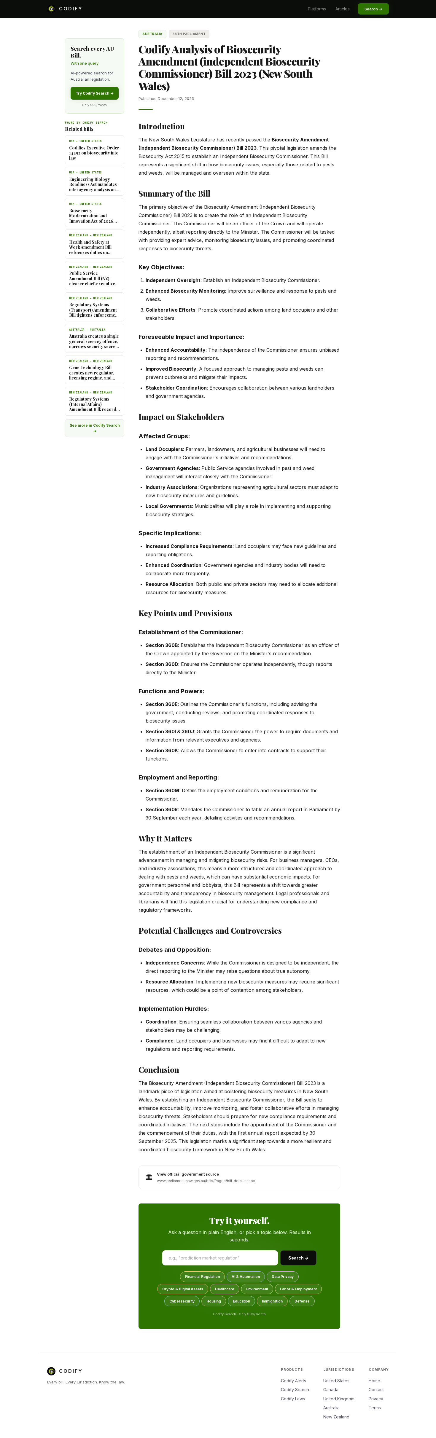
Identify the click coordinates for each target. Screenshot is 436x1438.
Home (374, 1380)
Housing (213, 1301)
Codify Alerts (293, 1380)
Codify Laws (293, 1398)
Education (241, 1301)
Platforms (317, 8)
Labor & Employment (298, 1289)
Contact (376, 1389)
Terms (375, 1407)
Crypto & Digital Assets (182, 1289)
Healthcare (224, 1289)
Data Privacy (283, 1276)
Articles (342, 8)
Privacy (376, 1398)
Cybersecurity (182, 1301)
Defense (302, 1301)
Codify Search (295, 1389)
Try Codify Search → (95, 93)
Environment (257, 1289)
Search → (298, 1257)
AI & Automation (246, 1276)
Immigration (272, 1301)
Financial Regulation (202, 1276)
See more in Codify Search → (95, 428)
